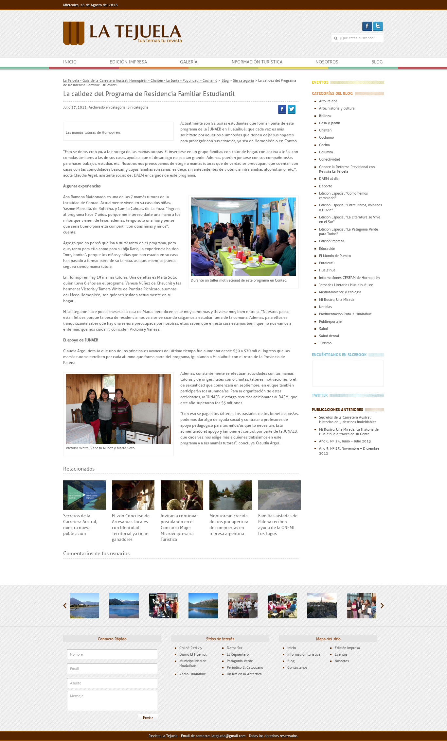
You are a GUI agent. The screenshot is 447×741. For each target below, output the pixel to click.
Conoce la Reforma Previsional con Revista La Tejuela (347, 169)
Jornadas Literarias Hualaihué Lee (346, 285)
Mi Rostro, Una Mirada (336, 299)
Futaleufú (326, 263)
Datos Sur (234, 648)
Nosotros (326, 62)
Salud (323, 328)
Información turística (256, 62)
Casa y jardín (329, 123)
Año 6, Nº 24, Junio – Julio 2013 (345, 441)
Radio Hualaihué (192, 674)
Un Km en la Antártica (244, 674)
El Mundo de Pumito (335, 255)
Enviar (148, 717)
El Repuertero (238, 654)
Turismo (325, 343)
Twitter (291, 109)
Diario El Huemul (192, 654)
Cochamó (326, 137)
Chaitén (325, 130)
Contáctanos (297, 667)
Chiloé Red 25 (190, 648)
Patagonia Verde (240, 661)
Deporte (325, 186)
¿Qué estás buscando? (335, 38)
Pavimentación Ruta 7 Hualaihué (345, 314)
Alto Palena (328, 101)
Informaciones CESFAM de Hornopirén (349, 277)
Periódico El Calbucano (245, 667)
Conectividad (329, 159)
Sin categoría (138, 107)
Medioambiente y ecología (340, 292)
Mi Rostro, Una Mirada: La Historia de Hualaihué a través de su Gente (349, 431)
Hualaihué (327, 270)
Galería (188, 62)
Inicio (70, 62)
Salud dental (329, 336)
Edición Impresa (347, 648)
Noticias (325, 306)
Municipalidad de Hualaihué (192, 663)
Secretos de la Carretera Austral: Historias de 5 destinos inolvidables (347, 419)
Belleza (325, 115)
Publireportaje (330, 321)
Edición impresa (128, 62)
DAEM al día (329, 178)
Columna (326, 152)
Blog (377, 62)
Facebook (282, 109)
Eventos (341, 654)
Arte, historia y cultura (337, 108)
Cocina (324, 145)
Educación (327, 248)
